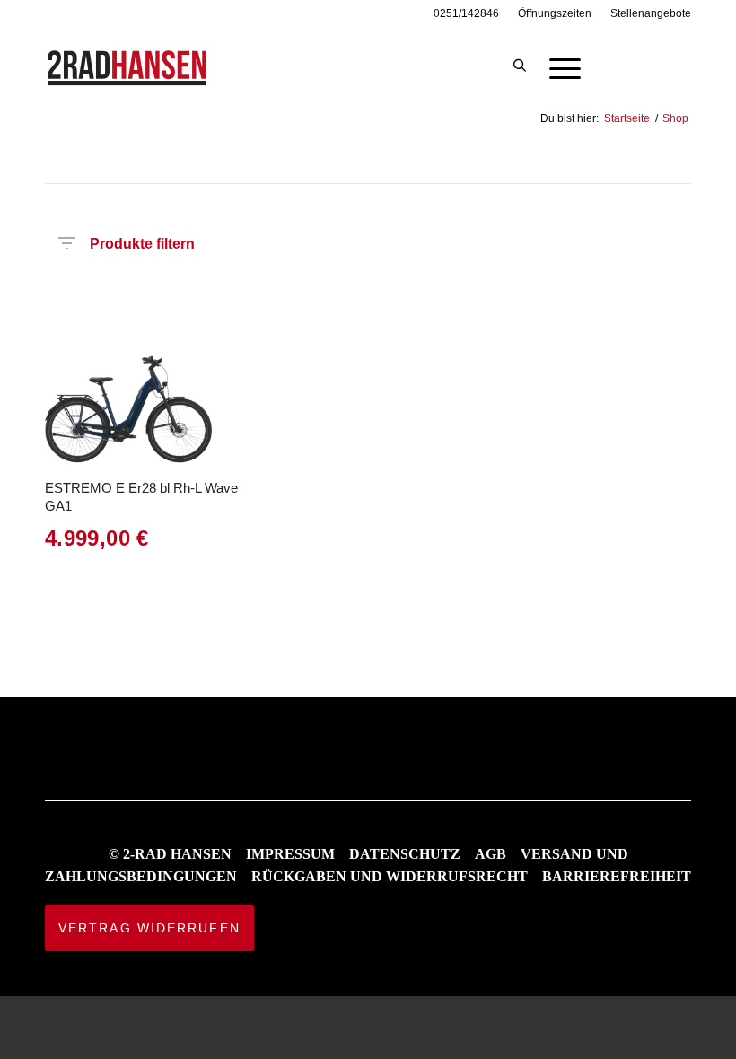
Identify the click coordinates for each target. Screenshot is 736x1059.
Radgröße (392, 290)
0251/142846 (466, 13)
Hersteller (68, 290)
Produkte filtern (142, 240)
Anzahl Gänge (547, 296)
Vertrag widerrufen (149, 928)
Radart (222, 290)
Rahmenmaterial (482, 290)
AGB (490, 854)
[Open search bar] (519, 66)
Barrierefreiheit (616, 876)
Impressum (290, 854)
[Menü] (556, 66)
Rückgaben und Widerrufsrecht (389, 876)
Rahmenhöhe (319, 290)
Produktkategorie (159, 290)
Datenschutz (404, 854)
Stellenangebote (650, 13)
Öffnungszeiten (554, 13)
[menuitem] (467, 13)
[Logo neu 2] (128, 66)
